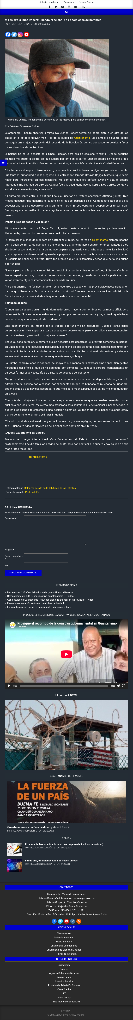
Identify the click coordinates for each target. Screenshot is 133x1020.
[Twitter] (14, 34)
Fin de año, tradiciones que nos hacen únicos (51, 860)
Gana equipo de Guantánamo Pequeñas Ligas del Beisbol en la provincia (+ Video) (50, 599)
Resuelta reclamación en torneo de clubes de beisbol (35, 603)
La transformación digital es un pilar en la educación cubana (39, 607)
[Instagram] (20, 34)
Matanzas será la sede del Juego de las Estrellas (50, 488)
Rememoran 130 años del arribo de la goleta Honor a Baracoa (40, 592)
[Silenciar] (118, 685)
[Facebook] (8, 34)
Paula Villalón (32, 492)
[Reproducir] (9, 685)
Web (7, 565)
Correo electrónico (14, 557)
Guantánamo (82, 137)
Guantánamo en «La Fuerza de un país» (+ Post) (38, 827)
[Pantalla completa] (124, 685)
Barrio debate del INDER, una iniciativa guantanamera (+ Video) (40, 596)
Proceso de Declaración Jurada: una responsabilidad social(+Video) (64, 844)
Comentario (11, 518)
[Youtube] (26, 34)
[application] (66, 654)
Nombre (9, 550)
